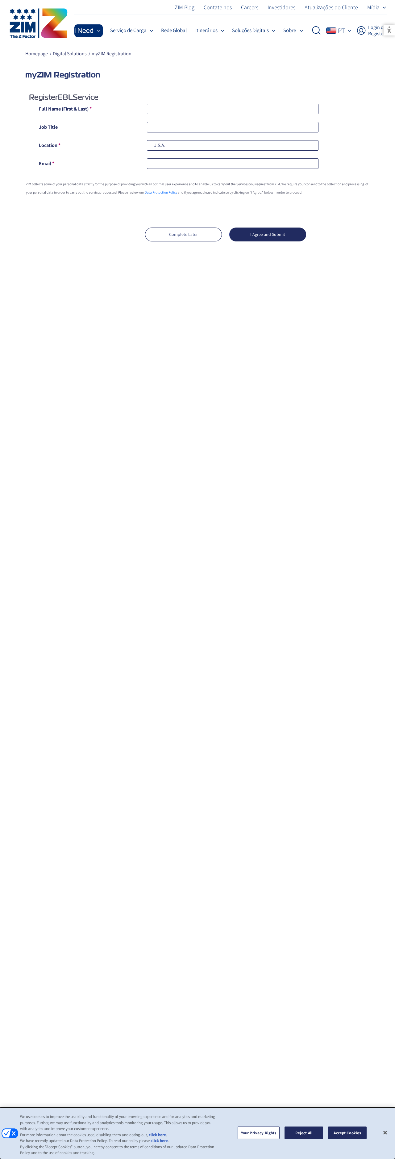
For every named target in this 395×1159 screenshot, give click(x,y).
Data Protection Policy (161, 192)
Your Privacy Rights (258, 1132)
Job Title (48, 127)
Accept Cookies (347, 1132)
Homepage (36, 53)
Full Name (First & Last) (65, 109)
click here (157, 1134)
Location (49, 145)
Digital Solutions (70, 53)
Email (46, 163)
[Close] (385, 1132)
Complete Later (183, 234)
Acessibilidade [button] (389, 30)
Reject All (304, 1132)
